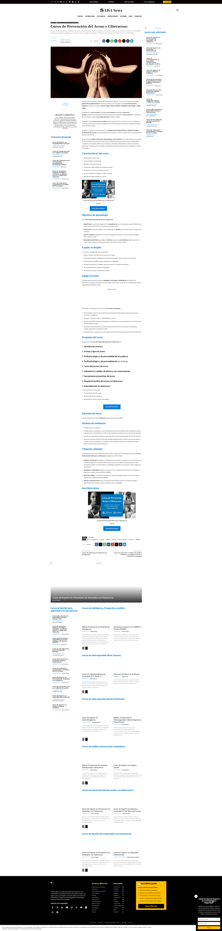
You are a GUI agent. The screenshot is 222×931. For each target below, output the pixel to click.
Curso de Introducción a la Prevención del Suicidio (60, 650)
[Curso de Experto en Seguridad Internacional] (74, 144)
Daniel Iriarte (64, 644)
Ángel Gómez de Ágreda (58, 147)
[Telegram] (132, 41)
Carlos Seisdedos (96, 722)
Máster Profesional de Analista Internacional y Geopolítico (94, 766)
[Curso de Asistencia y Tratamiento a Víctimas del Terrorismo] (74, 185)
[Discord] (69, 2)
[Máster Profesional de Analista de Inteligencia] (96, 618)
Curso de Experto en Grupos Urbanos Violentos (59, 706)
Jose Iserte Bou (56, 600)
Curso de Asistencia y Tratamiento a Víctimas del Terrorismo (60, 184)
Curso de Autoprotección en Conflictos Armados (61, 152)
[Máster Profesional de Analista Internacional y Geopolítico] (96, 756)
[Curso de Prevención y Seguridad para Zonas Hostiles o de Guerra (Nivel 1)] (74, 640)
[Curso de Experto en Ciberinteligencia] (96, 709)
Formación (53, 22)
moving (114, 539)
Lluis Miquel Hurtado (57, 156)
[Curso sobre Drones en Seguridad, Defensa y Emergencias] (74, 618)
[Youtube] (60, 2)
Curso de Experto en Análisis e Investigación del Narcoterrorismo (127, 810)
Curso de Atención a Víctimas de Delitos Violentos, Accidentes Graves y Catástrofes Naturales (59, 174)
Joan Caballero (65, 710)
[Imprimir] (128, 41)
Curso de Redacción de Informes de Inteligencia (94, 553)
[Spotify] (72, 2)
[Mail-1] (78, 2)
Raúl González (126, 813)
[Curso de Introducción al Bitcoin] (128, 665)
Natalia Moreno (65, 179)
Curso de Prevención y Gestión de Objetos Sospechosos (60, 660)
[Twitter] (55, 2)
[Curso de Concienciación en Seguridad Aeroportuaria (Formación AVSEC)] (74, 163)
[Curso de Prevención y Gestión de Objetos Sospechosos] (74, 661)
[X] (108, 41)
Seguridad (137, 539)
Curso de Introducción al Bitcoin (126, 674)
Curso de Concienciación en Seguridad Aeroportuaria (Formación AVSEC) (61, 163)
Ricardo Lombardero (65, 42)
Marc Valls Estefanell (57, 622)
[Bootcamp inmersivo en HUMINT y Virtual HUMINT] (128, 618)
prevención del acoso (122, 539)
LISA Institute (91, 537)
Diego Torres (125, 676)
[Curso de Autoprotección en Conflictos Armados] (74, 153)
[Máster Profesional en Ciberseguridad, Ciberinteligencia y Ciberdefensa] (128, 709)
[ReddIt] (120, 41)
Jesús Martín (63, 167)
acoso (88, 539)
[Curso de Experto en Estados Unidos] (128, 756)
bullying (102, 539)
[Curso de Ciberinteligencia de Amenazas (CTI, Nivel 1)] (96, 665)
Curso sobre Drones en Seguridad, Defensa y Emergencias (60, 617)
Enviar (209, 927)
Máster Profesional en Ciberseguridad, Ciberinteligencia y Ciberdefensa (127, 720)
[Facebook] (52, 2)
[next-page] (86, 648)
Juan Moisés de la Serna (58, 655)
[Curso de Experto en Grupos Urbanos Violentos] (74, 707)
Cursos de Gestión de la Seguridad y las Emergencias (64, 609)
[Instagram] (63, 2)
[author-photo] (58, 145)
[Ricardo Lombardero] (55, 41)
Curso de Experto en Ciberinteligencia (90, 719)
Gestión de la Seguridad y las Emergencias (67, 22)
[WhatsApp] (112, 41)
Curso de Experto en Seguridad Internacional (60, 143)
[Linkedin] (58, 2)
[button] (177, 10)
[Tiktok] (66, 2)
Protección (131, 539)
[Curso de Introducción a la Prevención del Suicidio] (74, 651)
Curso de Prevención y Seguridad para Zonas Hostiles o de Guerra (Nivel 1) (60, 640)
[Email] (124, 41)
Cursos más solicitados (155, 32)
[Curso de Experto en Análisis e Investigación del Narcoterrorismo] (128, 800)
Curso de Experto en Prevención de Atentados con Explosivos (83, 597)
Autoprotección (95, 539)
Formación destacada (61, 137)
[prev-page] (83, 648)
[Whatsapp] (75, 2)
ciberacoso (108, 539)
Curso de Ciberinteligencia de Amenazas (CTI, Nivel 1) (93, 675)
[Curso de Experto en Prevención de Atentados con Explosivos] (96, 586)
